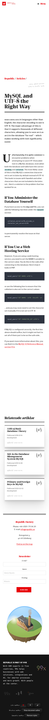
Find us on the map (25, 544)
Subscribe (24, 589)
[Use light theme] (30, 705)
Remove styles (32, 715)
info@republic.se (28, 529)
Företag (24, 578)
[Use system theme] (23, 705)
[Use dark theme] (37, 705)
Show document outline (32, 710)
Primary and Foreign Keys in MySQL (18, 483)
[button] (24, 625)
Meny (43, 3)
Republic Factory (25, 521)
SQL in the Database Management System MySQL (18, 456)
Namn (24, 569)
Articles (20, 78)
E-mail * (24, 561)
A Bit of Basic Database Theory (16, 430)
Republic (9, 78)
